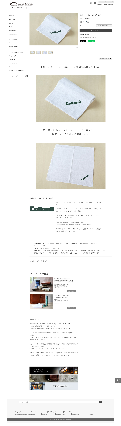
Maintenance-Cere (105, 58)
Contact (11, 67)
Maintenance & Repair (16, 70)
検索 (26, 76)
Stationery (12, 30)
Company (12, 59)
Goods (11, 23)
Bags (10, 27)
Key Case (12, 19)
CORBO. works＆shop (16, 52)
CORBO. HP (13, 63)
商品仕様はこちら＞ (85, 34)
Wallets (11, 16)
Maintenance (13, 34)
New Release (13, 39)
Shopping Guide (14, 56)
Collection (12, 43)
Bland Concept (13, 46)
